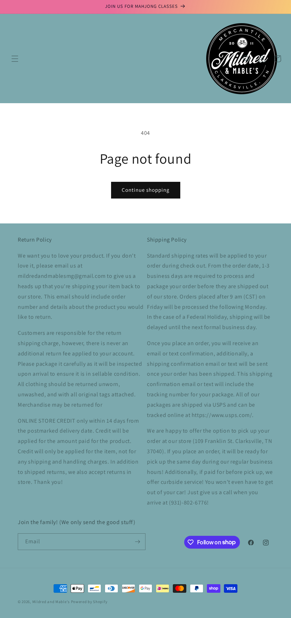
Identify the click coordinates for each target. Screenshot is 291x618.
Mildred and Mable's (51, 601)
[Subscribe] (137, 541)
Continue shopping (146, 189)
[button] (15, 59)
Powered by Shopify (89, 601)
